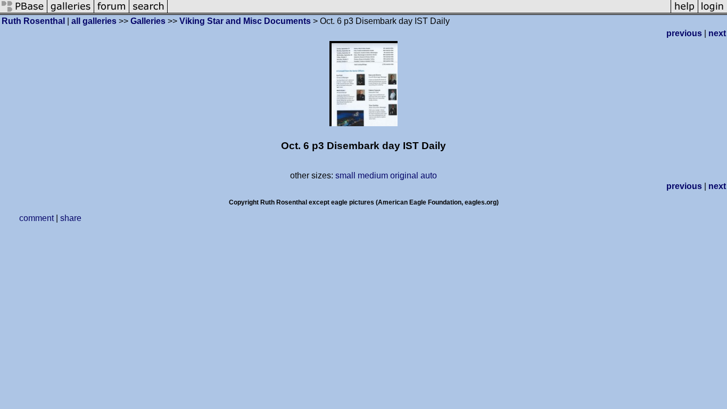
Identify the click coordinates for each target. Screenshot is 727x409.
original (404, 175)
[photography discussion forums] (111, 12)
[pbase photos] (23, 12)
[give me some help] (684, 12)
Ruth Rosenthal (33, 21)
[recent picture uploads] (70, 12)
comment (36, 218)
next (717, 33)
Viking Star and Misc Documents (245, 21)
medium (373, 175)
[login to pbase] (712, 12)
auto (428, 175)
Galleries (148, 21)
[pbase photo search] (148, 12)
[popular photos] (419, 12)
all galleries (94, 21)
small (345, 175)
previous (684, 33)
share (70, 218)
